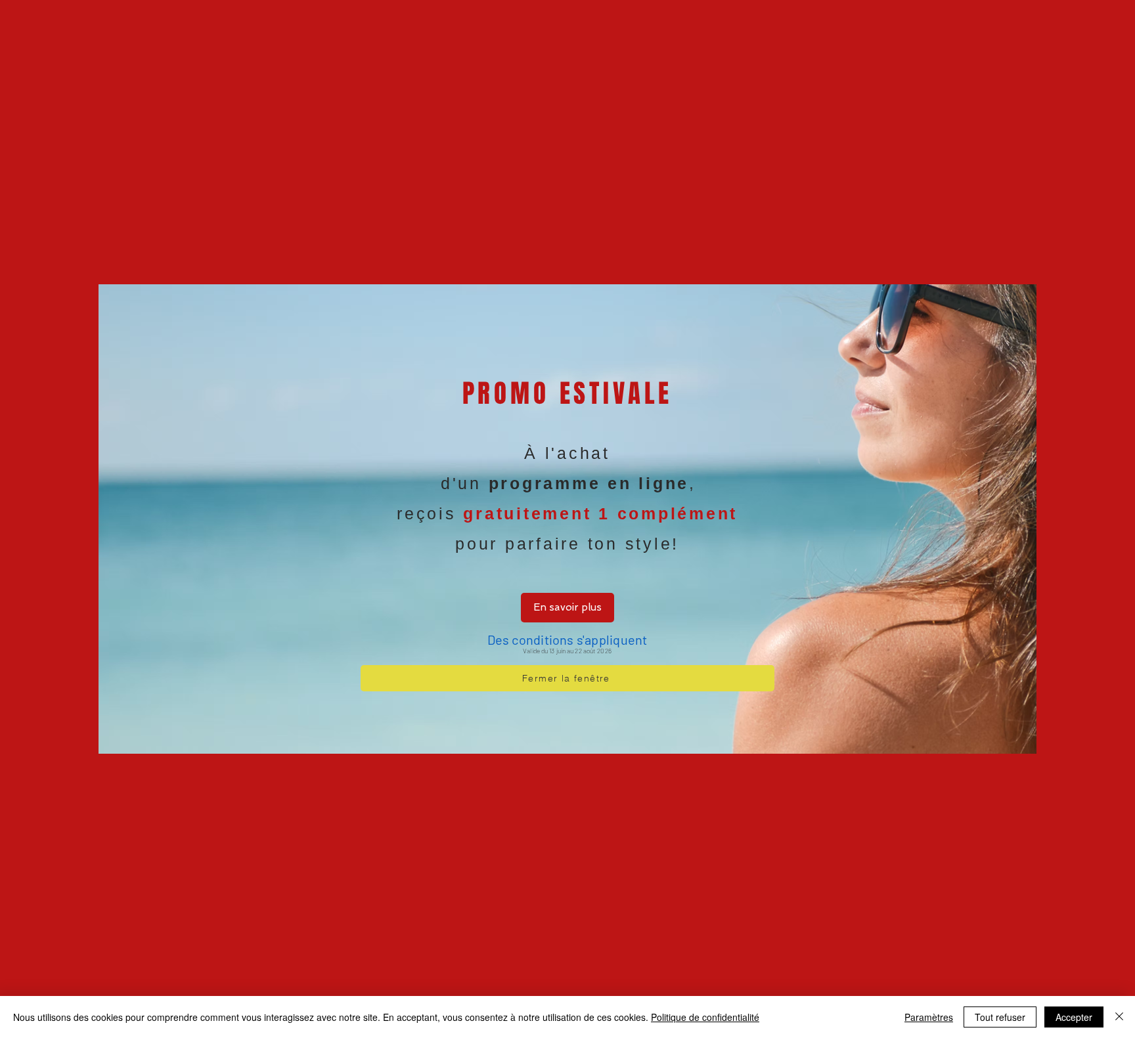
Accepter (1074, 1017)
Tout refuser (1000, 1017)
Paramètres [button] (928, 1017)
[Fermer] (1119, 1016)
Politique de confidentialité (705, 1017)
